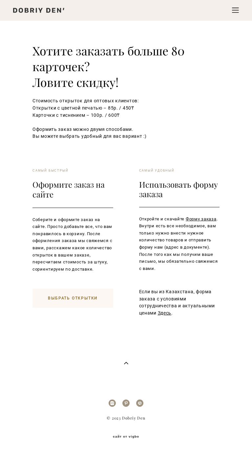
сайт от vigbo (126, 436)
